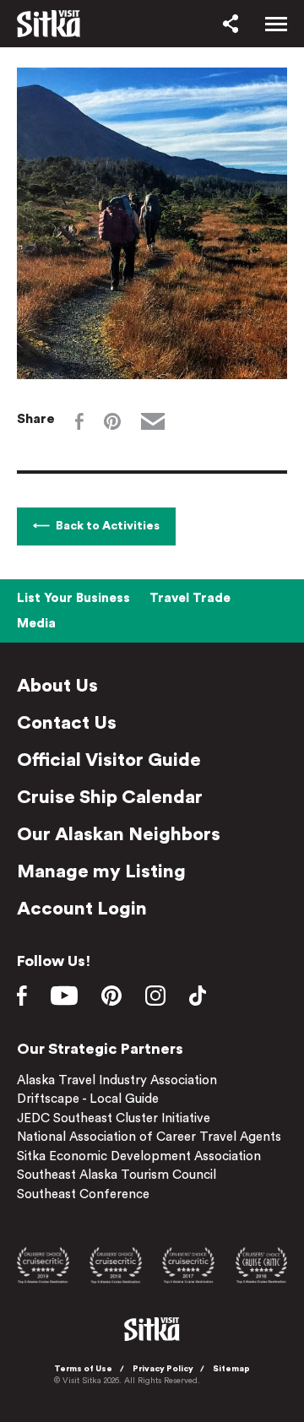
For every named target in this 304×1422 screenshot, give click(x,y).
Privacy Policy (163, 1369)
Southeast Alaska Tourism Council (116, 1175)
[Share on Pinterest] (112, 421)
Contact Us (67, 723)
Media (36, 623)
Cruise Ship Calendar (110, 797)
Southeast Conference (83, 1194)
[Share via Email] (153, 421)
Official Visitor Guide (109, 760)
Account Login (82, 908)
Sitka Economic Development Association (139, 1156)
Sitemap (231, 1369)
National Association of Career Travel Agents (149, 1137)
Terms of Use (83, 1369)
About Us (57, 685)
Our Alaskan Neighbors (118, 834)
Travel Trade (190, 598)
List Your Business (73, 598)
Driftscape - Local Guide (88, 1099)
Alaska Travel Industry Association (117, 1080)
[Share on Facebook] (79, 421)
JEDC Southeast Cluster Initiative (113, 1118)
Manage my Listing (101, 871)
